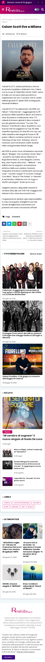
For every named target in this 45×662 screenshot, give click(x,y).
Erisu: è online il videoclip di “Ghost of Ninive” (32, 586)
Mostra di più (36, 254)
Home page (7, 19)
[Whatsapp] (14, 224)
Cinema (7, 503)
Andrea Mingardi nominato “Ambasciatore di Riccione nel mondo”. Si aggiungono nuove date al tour (27, 465)
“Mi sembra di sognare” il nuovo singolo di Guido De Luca (22, 437)
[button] (38, 2)
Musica (31, 507)
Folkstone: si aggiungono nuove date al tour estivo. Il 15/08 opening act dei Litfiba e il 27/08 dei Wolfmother (21, 292)
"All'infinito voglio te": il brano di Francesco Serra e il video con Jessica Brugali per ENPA (11, 547)
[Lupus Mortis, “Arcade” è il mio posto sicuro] (7, 481)
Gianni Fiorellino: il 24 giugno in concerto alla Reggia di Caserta (21, 377)
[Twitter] (9, 224)
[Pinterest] (19, 224)
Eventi (6, 507)
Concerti (17, 19)
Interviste (15, 507)
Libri (23, 507)
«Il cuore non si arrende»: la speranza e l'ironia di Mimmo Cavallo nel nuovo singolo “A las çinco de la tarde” (32, 549)
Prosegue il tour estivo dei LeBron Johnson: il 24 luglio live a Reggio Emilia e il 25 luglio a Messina (22, 335)
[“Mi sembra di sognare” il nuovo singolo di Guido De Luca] (22, 413)
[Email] (24, 224)
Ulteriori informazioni (25, 652)
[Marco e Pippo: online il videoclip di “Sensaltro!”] (7, 452)
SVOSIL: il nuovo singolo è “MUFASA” (11, 585)
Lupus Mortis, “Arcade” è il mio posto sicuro (27, 479)
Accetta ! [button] (8, 657)
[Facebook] (4, 224)
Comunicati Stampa (22, 503)
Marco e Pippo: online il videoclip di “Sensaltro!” (28, 450)
